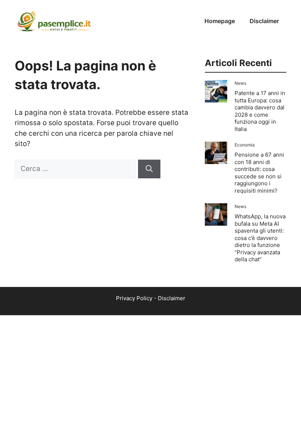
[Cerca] (149, 169)
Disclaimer (264, 21)
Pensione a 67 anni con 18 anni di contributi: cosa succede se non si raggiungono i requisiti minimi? (259, 172)
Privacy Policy (134, 298)
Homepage (219, 21)
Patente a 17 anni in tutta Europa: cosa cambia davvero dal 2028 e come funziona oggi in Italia (260, 111)
